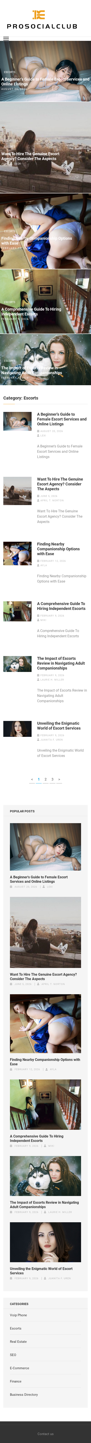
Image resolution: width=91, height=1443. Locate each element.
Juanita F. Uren (51, 739)
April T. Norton (52, 500)
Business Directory (24, 1395)
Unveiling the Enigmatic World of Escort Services (59, 725)
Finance (15, 1381)
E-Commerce (19, 1368)
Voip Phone (18, 1315)
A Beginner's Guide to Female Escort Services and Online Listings (45, 81)
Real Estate (18, 1342)
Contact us (46, 1434)
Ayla (43, 565)
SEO (13, 1355)
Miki (43, 620)
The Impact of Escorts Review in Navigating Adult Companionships (31, 370)
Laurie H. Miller (52, 679)
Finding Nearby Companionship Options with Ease (36, 240)
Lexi (43, 435)
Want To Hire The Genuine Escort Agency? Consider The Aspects (30, 156)
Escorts (9, 72)
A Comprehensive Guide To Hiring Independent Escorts (31, 311)
